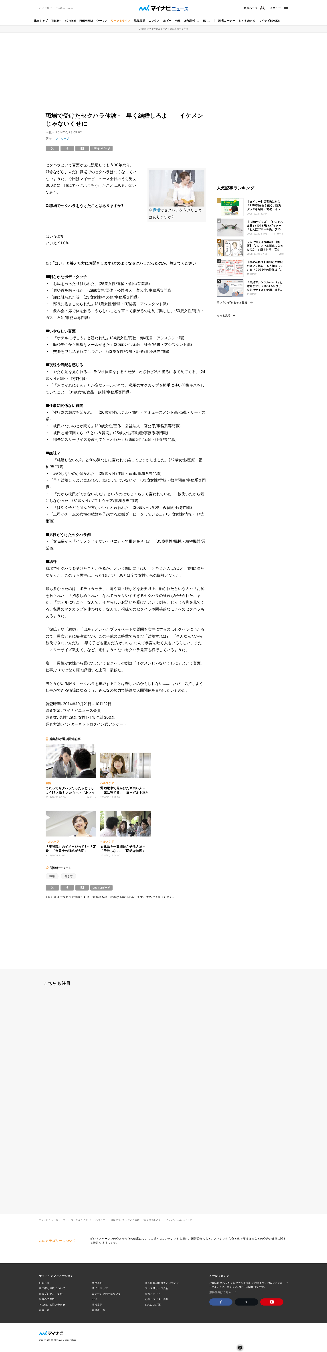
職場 (156, 210)
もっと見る (224, 315)
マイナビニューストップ (52, 1220)
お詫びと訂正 (153, 1304)
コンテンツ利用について (106, 1293)
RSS (94, 1299)
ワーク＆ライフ (120, 20)
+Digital (70, 20)
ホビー (167, 20)
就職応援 (139, 20)
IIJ (204, 20)
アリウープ (62, 138)
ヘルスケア (99, 1220)
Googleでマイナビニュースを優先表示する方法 (163, 28)
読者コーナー (226, 20)
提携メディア (153, 1293)
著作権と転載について (52, 1288)
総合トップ (41, 20)
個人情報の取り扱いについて (162, 1282)
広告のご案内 (47, 1299)
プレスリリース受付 (157, 1288)
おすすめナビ (247, 20)
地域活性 (190, 20)
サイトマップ (100, 1288)
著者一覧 (44, 1310)
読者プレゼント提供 (51, 1293)
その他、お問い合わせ (52, 1304)
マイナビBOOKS (269, 20)
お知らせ (44, 1282)
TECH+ (56, 20)
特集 (178, 20)
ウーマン (101, 20)
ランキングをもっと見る (232, 302)
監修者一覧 (98, 1310)
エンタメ (154, 20)
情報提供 (97, 1304)
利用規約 (97, 1282)
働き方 (69, 876)
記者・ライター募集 (157, 1299)
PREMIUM (86, 20)
